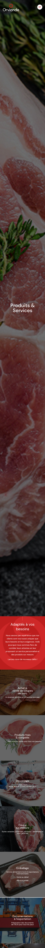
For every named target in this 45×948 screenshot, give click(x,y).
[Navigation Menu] (39, 7)
